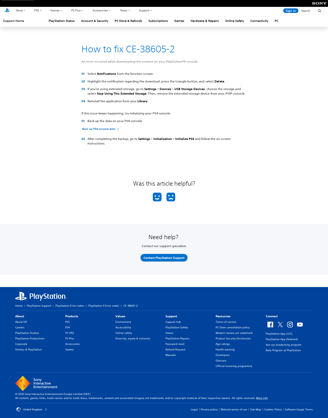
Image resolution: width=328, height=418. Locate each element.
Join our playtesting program (283, 344)
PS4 (67, 327)
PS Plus (76, 10)
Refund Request (175, 349)
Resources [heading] (223, 316)
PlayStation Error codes (69, 305)
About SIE (21, 322)
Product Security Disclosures (233, 338)
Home (19, 305)
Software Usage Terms (299, 409)
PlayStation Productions (29, 338)
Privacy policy (209, 409)
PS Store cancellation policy (233, 327)
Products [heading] (71, 316)
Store (19, 10)
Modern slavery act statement (234, 333)
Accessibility (123, 327)
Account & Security (94, 21)
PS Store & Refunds (128, 21)
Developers (223, 355)
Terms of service (226, 322)
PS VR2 (69, 333)
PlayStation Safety (177, 327)
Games (55, 10)
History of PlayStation (28, 349)
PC (276, 21)
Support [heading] (171, 316)
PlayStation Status (62, 21)
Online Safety (234, 21)
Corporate (21, 344)
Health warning (225, 349)
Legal (194, 409)
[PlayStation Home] (7, 10)
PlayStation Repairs (178, 338)
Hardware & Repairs (205, 21)
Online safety (123, 333)
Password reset (175, 344)
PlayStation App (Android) (282, 339)
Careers (19, 327)
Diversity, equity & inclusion (132, 338)
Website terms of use (234, 409)
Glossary (221, 360)
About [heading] (19, 316)
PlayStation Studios (27, 333)
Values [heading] (120, 316)
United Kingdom (32, 409)
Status (169, 333)
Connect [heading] (272, 316)
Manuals (171, 355)
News (124, 10)
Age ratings (223, 344)
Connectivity (259, 21)
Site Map (255, 409)
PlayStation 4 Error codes (103, 305)
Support (144, 10)
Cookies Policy (273, 409)
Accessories (100, 10)
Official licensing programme (234, 366)
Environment (123, 322)
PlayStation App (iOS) (279, 333)
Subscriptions (158, 21)
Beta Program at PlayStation (283, 350)
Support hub (173, 322)
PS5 (36, 10)
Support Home (13, 21)
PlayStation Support (39, 305)
